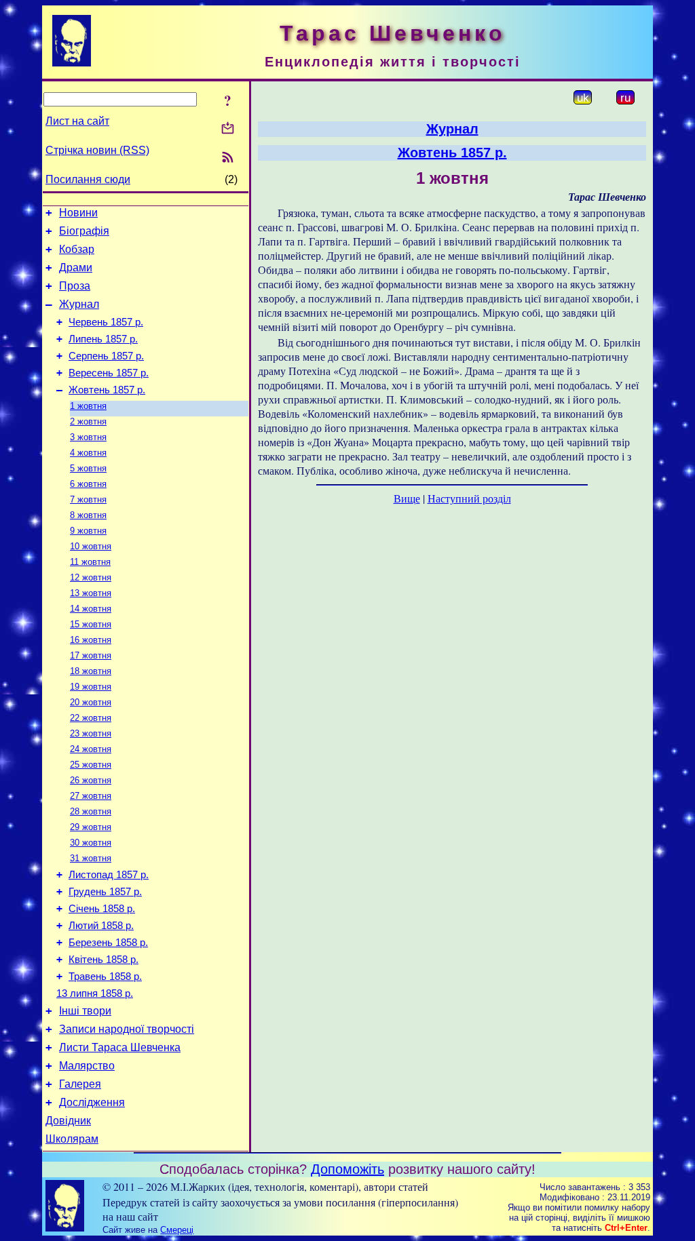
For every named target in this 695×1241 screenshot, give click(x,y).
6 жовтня (88, 484)
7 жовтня (88, 499)
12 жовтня (90, 577)
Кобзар (76, 249)
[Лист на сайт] (228, 129)
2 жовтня (88, 421)
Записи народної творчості (126, 1029)
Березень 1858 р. (108, 942)
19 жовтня (90, 687)
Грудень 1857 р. (105, 891)
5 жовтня (88, 468)
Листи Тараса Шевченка (120, 1047)
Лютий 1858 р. (101, 925)
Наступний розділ (469, 498)
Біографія (84, 231)
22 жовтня (90, 718)
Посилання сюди (87, 179)
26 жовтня (90, 780)
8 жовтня (88, 515)
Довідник (68, 1120)
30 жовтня (90, 843)
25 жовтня (90, 765)
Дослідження (92, 1102)
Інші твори (85, 1011)
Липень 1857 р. (103, 339)
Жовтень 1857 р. (107, 390)
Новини (78, 212)
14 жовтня (90, 609)
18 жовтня (90, 671)
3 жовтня (88, 437)
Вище (407, 498)
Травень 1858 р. (105, 976)
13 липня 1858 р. (94, 993)
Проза (74, 286)
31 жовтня (90, 858)
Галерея (80, 1084)
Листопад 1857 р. (109, 874)
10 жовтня (90, 546)
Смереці (176, 1230)
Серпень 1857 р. (106, 356)
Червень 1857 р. (106, 322)
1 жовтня (88, 406)
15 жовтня (90, 624)
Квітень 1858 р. (103, 959)
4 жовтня (88, 453)
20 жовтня (90, 702)
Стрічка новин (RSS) (97, 150)
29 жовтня (90, 827)
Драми (75, 267)
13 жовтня (90, 593)
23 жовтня (90, 733)
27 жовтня (90, 796)
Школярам (71, 1139)
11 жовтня (90, 562)
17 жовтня (90, 655)
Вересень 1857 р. (109, 373)
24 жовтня (90, 749)
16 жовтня (90, 640)
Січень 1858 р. (102, 908)
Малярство (87, 1065)
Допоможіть (347, 1169)
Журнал (79, 304)
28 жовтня (90, 811)
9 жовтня (88, 531)
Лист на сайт (77, 121)
